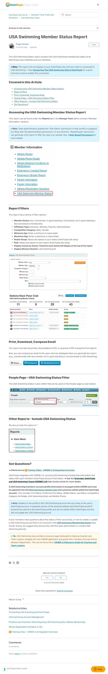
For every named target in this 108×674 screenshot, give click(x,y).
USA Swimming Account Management (26, 617)
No (61, 578)
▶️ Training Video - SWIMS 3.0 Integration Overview (33, 632)
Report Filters (20, 92)
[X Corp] (14, 563)
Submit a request (65, 590)
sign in (17, 654)
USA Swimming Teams (30, 18)
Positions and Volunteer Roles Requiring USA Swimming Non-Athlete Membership (47, 622)
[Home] (22, 4)
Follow (94, 45)
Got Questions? (21, 104)
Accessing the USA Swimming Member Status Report (39, 88)
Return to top (15, 599)
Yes (47, 578)
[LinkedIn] (17, 563)
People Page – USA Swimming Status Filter (34, 98)
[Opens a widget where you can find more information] (98, 669)
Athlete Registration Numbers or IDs (25, 627)
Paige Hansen (22, 44)
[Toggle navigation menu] (98, 5)
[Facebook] (10, 563)
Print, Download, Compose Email (29, 95)
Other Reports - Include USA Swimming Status (36, 101)
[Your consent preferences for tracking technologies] (4, 669)
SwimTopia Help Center (18, 15)
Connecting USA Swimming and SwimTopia (29, 612)
